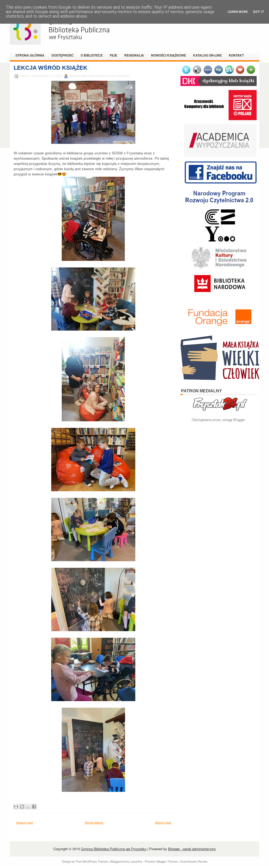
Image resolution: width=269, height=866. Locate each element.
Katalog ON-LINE (207, 55)
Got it (258, 12)
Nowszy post (24, 822)
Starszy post (163, 822)
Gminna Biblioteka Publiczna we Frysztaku (113, 848)
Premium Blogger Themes (161, 861)
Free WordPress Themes (92, 861)
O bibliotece (92, 55)
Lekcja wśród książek (50, 67)
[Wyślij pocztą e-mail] (16, 806)
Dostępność (62, 55)
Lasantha (136, 861)
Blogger (239, 419)
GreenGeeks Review (193, 861)
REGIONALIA (134, 55)
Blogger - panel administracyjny (192, 848)
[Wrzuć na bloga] (22, 806)
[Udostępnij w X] (28, 806)
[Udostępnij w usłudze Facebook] (34, 806)
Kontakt (236, 55)
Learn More (237, 12)
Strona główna (29, 55)
